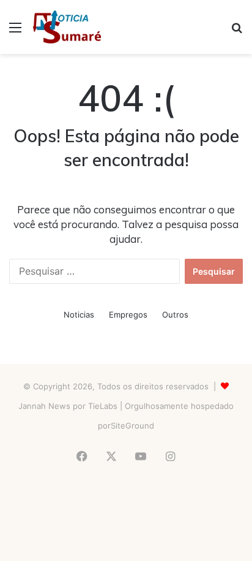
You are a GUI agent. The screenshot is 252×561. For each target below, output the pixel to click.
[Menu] (15, 31)
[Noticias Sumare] (67, 27)
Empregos (128, 314)
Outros (175, 314)
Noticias (79, 314)
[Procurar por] (237, 31)
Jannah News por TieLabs (67, 406)
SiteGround (132, 425)
